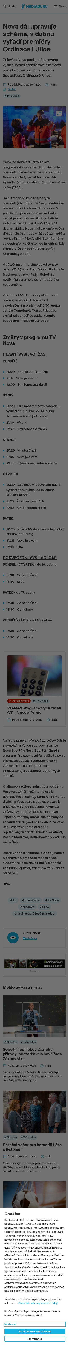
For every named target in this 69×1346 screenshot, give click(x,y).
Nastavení (10, 1324)
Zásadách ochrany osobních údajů (38, 1303)
